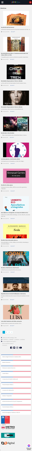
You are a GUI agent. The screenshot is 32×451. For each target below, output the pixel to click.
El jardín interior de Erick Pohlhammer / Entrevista (13, 294)
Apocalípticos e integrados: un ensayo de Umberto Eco (14, 212)
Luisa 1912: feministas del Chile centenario (11, 321)
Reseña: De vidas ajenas (7, 185)
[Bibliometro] (16, 2)
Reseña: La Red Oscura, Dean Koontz (10, 268)
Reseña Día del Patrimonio (7, 27)
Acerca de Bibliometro (8, 343)
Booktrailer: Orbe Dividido (7, 133)
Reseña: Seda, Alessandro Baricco (9, 240)
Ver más (12, 31)
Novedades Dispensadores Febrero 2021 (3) (11, 107)
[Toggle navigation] (2, 2)
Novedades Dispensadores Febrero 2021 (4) (11, 81)
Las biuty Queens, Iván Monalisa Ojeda (10, 159)
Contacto (4, 345)
